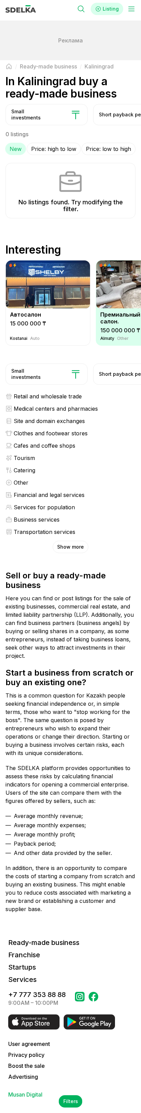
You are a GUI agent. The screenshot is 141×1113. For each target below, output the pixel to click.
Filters (70, 1101)
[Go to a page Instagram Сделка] (79, 998)
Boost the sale (26, 1065)
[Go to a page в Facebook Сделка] (93, 998)
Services (22, 979)
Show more (70, 547)
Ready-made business (43, 942)
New (16, 148)
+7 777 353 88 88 (37, 994)
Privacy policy (26, 1054)
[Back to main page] (8, 66)
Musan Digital (25, 1094)
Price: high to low (53, 148)
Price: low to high (108, 148)
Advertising (23, 1076)
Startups (22, 967)
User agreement (29, 1043)
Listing (111, 9)
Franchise (24, 955)
